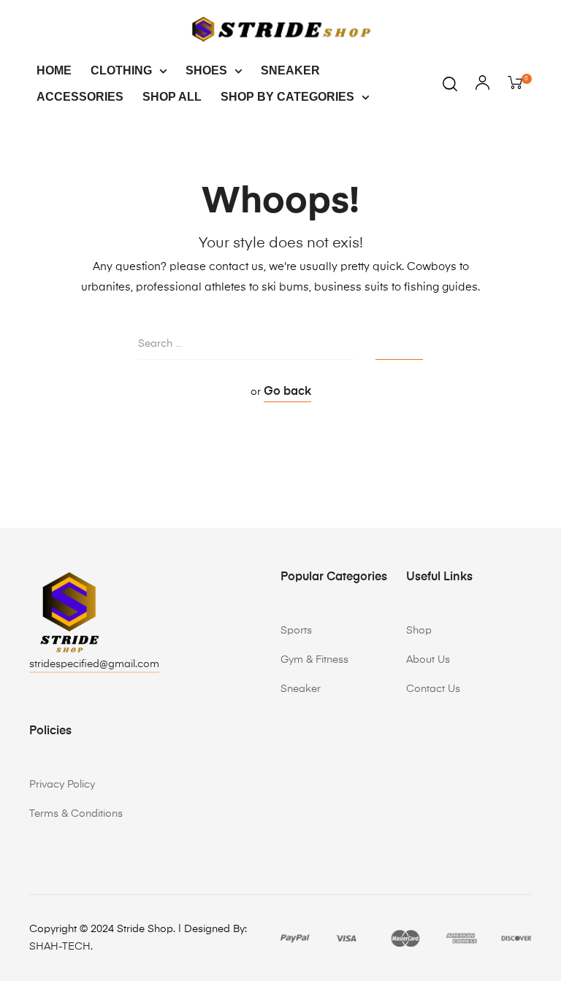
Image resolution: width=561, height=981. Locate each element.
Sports (296, 631)
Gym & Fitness (314, 660)
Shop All (172, 97)
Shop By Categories (287, 97)
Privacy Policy (62, 785)
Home (54, 70)
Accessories (80, 97)
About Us (428, 660)
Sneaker (290, 70)
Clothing (121, 70)
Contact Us (433, 689)
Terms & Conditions (76, 814)
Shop (419, 631)
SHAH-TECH (60, 947)
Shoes (206, 70)
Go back (287, 392)
